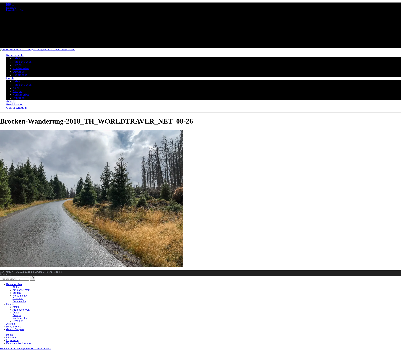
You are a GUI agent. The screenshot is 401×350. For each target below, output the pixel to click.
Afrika (16, 287)
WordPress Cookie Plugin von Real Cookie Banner (25, 348)
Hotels (9, 304)
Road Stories (13, 326)
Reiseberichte (14, 284)
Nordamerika (20, 295)
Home (8, 4)
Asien (16, 312)
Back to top (6, 274)
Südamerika (19, 301)
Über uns (10, 6)
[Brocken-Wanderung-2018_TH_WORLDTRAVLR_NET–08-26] (91, 266)
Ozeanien (18, 298)
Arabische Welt (21, 290)
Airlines (10, 323)
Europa (17, 293)
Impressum (11, 8)
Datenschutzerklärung (15, 10)
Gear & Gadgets (15, 329)
